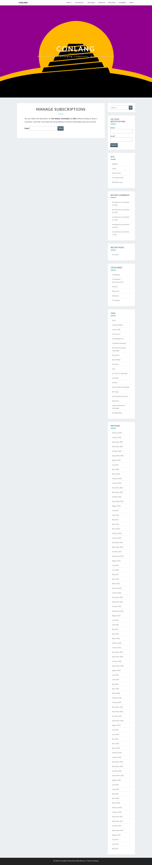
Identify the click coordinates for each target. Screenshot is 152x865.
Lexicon (114, 382)
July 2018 (115, 785)
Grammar (115, 364)
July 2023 (115, 510)
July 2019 (115, 730)
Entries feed (116, 173)
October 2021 (116, 606)
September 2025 (118, 456)
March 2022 (116, 583)
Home (68, 3)
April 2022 (115, 579)
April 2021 (115, 634)
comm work (116, 334)
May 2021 (115, 629)
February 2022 (117, 588)
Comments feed (117, 178)
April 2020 (115, 689)
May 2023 (115, 520)
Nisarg (95, 861)
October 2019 (116, 716)
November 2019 (117, 712)
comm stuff (116, 329)
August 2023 (116, 506)
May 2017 (115, 849)
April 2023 (115, 524)
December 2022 (117, 542)
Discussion (79, 3)
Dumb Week (116, 360)
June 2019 (115, 734)
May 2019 (115, 739)
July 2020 (115, 675)
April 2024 (115, 469)
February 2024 (117, 478)
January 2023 (116, 538)
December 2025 (117, 442)
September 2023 (118, 501)
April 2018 (115, 798)
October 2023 (116, 497)
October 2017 (116, 826)
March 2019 (116, 748)
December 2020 (117, 652)
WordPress (81, 861)
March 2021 (116, 638)
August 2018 (116, 780)
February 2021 (117, 643)
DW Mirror (122, 3)
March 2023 (116, 529)
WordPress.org (117, 182)
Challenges (91, 3)
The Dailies (116, 300)
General (115, 287)
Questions (115, 401)
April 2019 (115, 743)
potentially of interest (120, 396)
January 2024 (116, 483)
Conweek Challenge (119, 343)
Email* (112, 136)
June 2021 (115, 625)
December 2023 (117, 488)
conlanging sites (118, 339)
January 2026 (116, 437)
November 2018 (117, 766)
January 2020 (116, 702)
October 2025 (116, 451)
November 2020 (117, 657)
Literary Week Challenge (120, 387)
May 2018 (115, 794)
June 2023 (115, 515)
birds (113, 320)
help (113, 369)
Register (115, 164)
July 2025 (115, 465)
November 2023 (117, 492)
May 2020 (115, 684)
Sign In (131, 3)
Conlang (23, 2)
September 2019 (118, 721)
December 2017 (117, 817)
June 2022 (115, 570)
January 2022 (116, 593)
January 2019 (116, 757)
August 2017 (116, 835)
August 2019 (116, 725)
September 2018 (118, 775)
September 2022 (118, 556)
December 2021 (117, 597)
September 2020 (118, 666)
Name (112, 128)
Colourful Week (117, 325)
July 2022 (115, 565)
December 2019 (117, 707)
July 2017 (115, 839)
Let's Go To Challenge (119, 373)
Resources (112, 3)
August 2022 (116, 561)
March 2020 (116, 693)
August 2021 (116, 616)
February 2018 (117, 807)
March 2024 (116, 474)
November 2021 (117, 602)
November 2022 (117, 547)
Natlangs (115, 392)
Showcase (101, 3)
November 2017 (117, 821)
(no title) (115, 255)
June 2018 (115, 789)
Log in (114, 168)
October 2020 (116, 661)
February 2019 (117, 753)
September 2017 (118, 830)
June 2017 (115, 844)
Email (27, 128)
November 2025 (117, 446)
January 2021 (116, 648)
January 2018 (116, 812)
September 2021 (118, 611)
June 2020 (115, 679)
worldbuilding (117, 413)
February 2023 (117, 533)
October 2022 (116, 552)
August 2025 (116, 460)
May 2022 (115, 574)
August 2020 (116, 670)
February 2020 (117, 698)
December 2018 (117, 762)
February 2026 (117, 433)
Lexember (115, 378)
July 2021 (115, 620)
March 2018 (116, 803)
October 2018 (116, 771)
